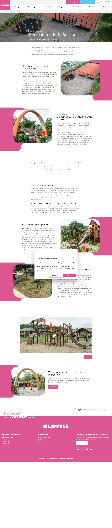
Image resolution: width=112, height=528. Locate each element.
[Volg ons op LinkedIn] (78, 449)
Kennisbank (77, 7)
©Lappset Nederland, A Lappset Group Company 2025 (60, 458)
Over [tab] (70, 254)
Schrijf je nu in (82, 443)
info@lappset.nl (5, 443)
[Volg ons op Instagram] (87, 449)
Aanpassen (55, 275)
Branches (48, 7)
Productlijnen (33, 7)
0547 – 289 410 (105, 2)
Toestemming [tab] (41, 254)
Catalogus (73, 2)
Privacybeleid (42, 458)
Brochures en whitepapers (44, 437)
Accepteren (69, 275)
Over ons (92, 7)
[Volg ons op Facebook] (82, 449)
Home (3, 11)
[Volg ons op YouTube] (91, 449)
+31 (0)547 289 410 (5, 441)
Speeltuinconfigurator (87, 2)
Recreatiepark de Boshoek (62, 378)
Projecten (62, 7)
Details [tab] (56, 254)
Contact (53, 386)
